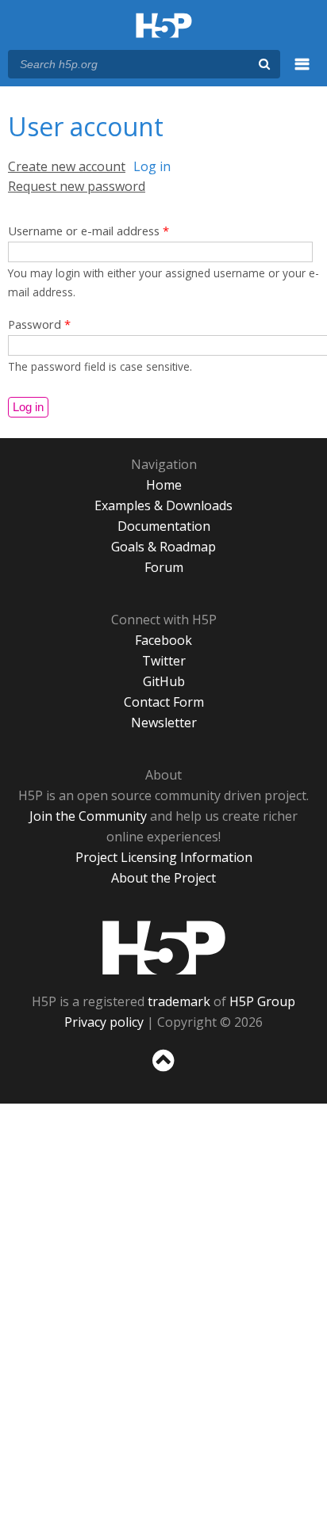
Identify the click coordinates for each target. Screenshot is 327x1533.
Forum (163, 567)
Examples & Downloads (163, 505)
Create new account (66, 166)
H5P (164, 947)
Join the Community (88, 816)
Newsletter (164, 722)
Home (164, 485)
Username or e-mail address (88, 230)
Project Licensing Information (163, 857)
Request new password (76, 186)
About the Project (163, 878)
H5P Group (262, 1001)
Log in (152, 166)
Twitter (164, 660)
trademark (179, 1001)
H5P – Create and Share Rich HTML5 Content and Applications (164, 26)
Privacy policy (104, 1022)
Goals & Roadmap (163, 546)
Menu (302, 73)
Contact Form (164, 702)
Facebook (163, 640)
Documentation (163, 526)
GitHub (164, 681)
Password (39, 324)
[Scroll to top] (163, 1072)
